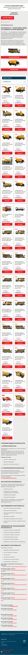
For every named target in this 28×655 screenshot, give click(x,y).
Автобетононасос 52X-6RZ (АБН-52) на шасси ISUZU (7, 334)
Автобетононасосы (14, 57)
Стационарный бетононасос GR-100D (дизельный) (19, 97)
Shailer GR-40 (14, 619)
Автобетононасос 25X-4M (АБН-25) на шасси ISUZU (20, 358)
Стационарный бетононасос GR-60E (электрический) (7, 192)
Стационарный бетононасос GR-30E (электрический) (7, 168)
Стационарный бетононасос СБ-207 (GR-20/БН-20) (7, 405)
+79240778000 (4, 644)
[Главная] (1, 22)
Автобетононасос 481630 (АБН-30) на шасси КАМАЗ (19, 239)
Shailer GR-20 (14, 626)
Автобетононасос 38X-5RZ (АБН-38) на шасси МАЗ (20, 310)
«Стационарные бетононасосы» (19, 566)
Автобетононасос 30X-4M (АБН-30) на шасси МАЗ (20, 287)
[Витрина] (24, 81)
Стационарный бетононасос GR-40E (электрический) (20, 168)
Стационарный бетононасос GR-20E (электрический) (7, 429)
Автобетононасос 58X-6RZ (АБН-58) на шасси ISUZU (20, 334)
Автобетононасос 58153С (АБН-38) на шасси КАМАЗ (6, 287)
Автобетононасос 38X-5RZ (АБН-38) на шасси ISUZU (7, 263)
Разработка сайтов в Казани (7, 650)
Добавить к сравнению (5, 100)
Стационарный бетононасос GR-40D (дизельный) (7, 144)
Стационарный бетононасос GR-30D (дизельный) (20, 144)
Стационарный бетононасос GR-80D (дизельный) (20, 121)
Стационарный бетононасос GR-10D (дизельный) (20, 382)
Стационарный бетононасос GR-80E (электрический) (20, 192)
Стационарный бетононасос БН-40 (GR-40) (7, 97)
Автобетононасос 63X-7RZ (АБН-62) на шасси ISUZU (7, 358)
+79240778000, (14, 12)
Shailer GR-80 (14, 610)
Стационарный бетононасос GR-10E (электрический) (20, 405)
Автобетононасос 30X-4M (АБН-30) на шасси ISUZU (20, 263)
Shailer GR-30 (14, 623)
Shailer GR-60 (14, 615)
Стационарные (14, 69)
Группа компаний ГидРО (14, 6)
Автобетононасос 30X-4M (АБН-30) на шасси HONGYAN (7, 310)
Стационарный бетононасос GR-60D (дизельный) (7, 121)
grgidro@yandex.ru (14, 14)
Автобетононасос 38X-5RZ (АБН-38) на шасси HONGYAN (7, 239)
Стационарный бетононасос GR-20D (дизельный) (7, 382)
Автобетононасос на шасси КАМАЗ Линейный (19, 215)
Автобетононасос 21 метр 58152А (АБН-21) (7, 215)
